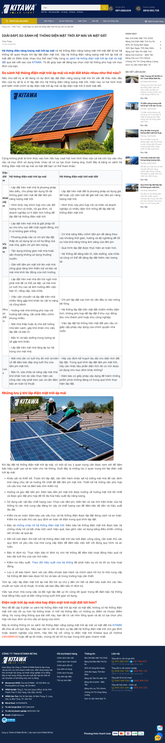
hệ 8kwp (80, 12)
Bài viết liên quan (135, 72)
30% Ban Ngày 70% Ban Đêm (140, 48)
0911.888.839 (123, 10)
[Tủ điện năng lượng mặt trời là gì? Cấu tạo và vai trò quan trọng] (132, 106)
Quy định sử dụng (64, 669)
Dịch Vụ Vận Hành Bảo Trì (138, 64)
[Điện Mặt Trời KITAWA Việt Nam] (19, 9)
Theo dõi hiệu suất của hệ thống (52, 562)
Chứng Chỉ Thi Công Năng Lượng (142, 61)
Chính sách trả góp (65, 673)
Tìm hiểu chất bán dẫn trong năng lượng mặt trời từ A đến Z (150, 159)
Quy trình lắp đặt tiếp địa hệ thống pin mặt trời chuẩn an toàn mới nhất (151, 186)
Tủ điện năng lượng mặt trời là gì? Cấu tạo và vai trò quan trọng (151, 104)
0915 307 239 (122, 687)
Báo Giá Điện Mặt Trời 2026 (139, 38)
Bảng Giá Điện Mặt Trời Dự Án (140, 41)
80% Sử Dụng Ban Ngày (137, 44)
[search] (104, 7)
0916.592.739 (151, 10)
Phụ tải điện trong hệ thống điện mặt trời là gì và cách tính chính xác (151, 131)
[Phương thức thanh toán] (128, 733)
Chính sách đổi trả (64, 665)
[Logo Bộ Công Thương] (8, 720)
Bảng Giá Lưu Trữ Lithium (138, 58)
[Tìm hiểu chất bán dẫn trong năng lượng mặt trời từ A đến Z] (132, 161)
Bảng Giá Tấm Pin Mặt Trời (139, 51)
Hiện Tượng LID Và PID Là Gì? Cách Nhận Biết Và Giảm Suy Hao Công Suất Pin (151, 77)
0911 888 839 (122, 661)
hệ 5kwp (72, 12)
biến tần (44, 12)
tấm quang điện (54, 12)
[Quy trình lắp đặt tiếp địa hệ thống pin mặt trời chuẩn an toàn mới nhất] (132, 188)
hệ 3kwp (64, 12)
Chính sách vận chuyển (67, 661)
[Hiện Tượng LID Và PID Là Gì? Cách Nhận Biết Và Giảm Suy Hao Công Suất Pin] (132, 79)
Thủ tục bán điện (64, 680)
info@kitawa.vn (17, 715)
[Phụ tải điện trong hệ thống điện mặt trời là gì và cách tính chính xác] (132, 133)
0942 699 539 (122, 680)
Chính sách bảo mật (65, 658)
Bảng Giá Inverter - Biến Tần (139, 55)
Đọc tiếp (144, 98)
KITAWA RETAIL (46, 732)
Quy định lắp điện (64, 676)
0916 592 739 (122, 671)
